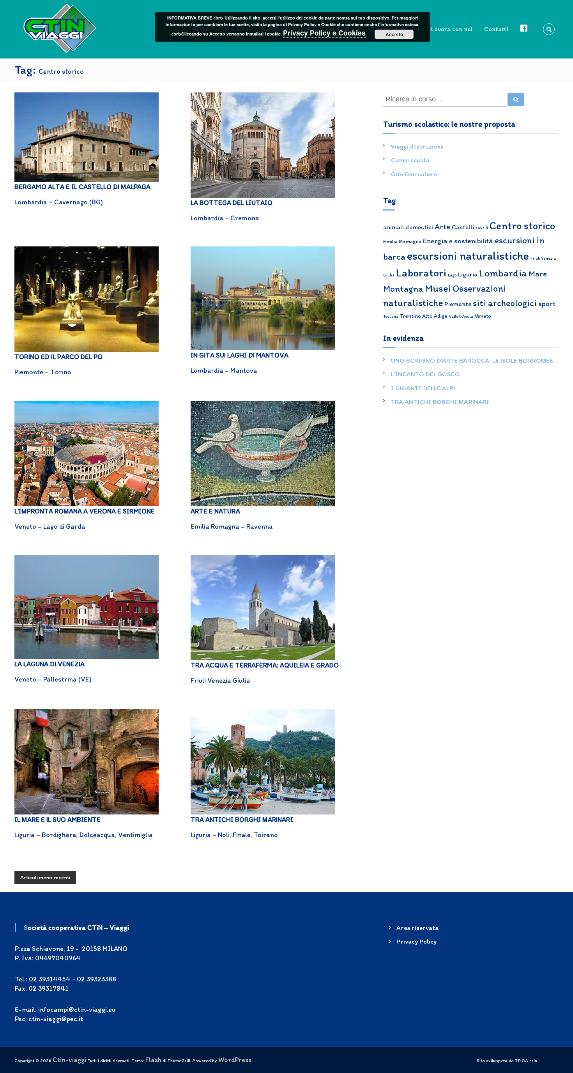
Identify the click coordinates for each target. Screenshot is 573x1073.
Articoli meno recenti (45, 877)
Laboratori (421, 272)
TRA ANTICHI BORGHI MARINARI (242, 819)
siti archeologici (505, 302)
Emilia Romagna (402, 241)
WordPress (234, 1059)
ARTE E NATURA (215, 511)
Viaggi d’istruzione (417, 146)
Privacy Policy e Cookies (324, 32)
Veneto (483, 315)
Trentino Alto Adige (423, 315)
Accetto (394, 34)
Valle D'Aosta (461, 316)
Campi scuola (410, 160)
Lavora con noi (451, 29)
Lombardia (503, 273)
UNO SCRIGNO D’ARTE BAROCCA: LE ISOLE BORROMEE (472, 360)
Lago (452, 275)
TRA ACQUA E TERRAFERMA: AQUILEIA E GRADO (265, 665)
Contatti (496, 29)
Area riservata (417, 927)
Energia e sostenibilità (458, 240)
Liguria (468, 274)
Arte (442, 226)
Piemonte (457, 304)
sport (546, 303)
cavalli (482, 227)
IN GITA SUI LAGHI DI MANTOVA (239, 355)
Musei (438, 288)
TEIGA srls (526, 1060)
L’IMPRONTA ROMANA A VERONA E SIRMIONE (84, 511)
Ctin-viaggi (70, 1059)
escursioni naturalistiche (468, 255)
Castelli (463, 227)
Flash (153, 1059)
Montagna (403, 288)
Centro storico (522, 226)
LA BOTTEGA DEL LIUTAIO (231, 202)
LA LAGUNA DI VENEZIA (49, 664)
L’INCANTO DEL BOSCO (425, 374)
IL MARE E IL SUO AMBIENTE (57, 819)
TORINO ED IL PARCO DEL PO (58, 356)
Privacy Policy (416, 941)
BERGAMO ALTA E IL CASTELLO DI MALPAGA (82, 186)
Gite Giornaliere (414, 174)
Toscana (390, 316)
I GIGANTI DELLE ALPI (423, 388)
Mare (538, 273)
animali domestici (408, 227)
